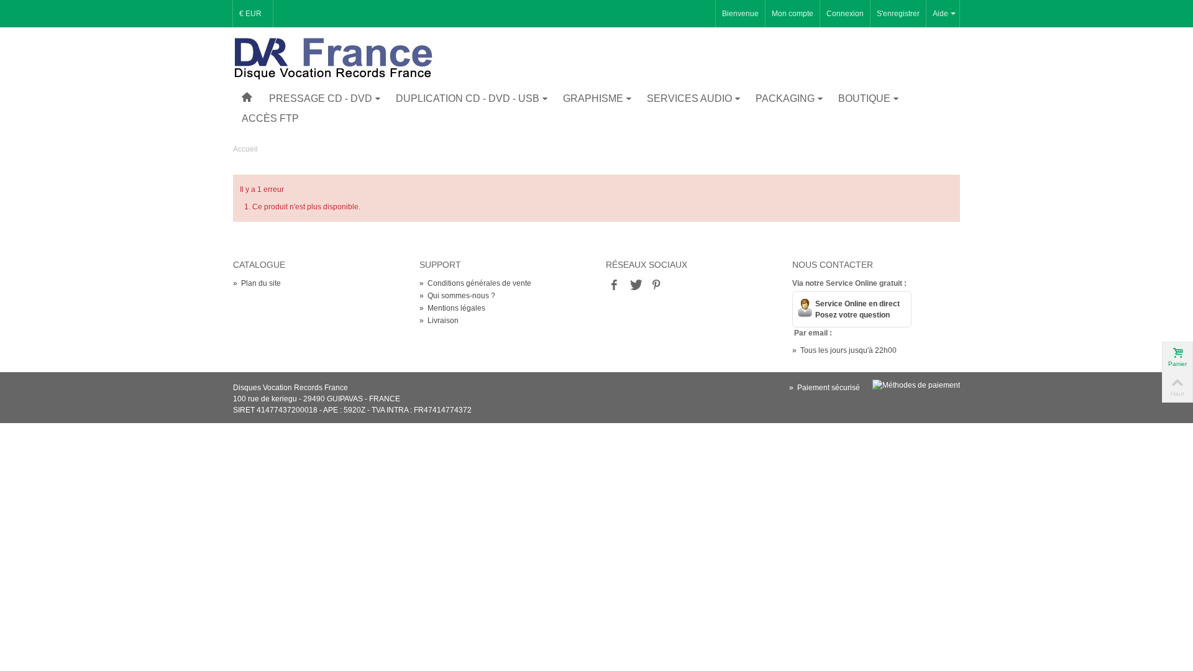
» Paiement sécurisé (824, 387)
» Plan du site (257, 283)
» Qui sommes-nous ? (457, 295)
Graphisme (593, 98)
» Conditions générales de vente (475, 283)
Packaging (785, 98)
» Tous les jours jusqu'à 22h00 (844, 350)
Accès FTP (270, 118)
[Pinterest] (656, 286)
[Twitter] (635, 286)
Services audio (689, 98)
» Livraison (439, 320)
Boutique (864, 98)
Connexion (845, 13)
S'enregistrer (898, 13)
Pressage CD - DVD (320, 98)
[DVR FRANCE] (333, 57)
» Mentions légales (452, 308)
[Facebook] (614, 286)
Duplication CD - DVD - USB (467, 98)
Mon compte (792, 13)
